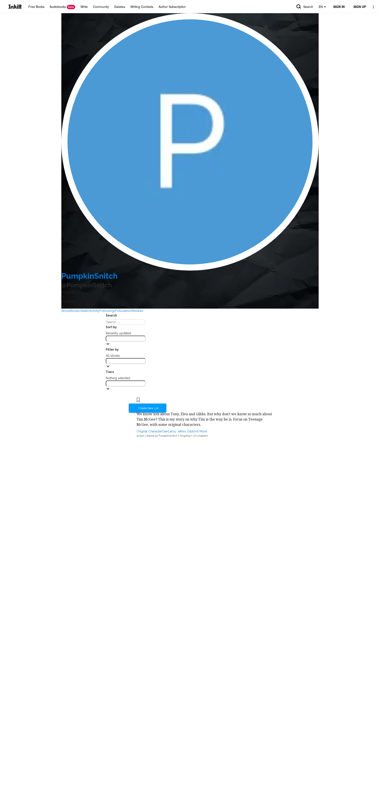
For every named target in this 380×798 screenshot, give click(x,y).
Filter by (112, 349)
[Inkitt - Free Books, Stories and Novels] (15, 6)
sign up (359, 6)
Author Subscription (172, 6)
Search (308, 6)
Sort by (111, 327)
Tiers (110, 372)
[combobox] (126, 339)
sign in (339, 6)
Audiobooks (62, 6)
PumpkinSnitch (89, 275)
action (140, 435)
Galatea (119, 6)
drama (150, 435)
